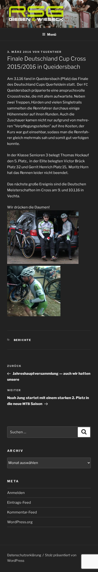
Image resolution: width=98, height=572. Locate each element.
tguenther (51, 52)
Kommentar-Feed (22, 512)
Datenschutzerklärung (24, 555)
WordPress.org (20, 522)
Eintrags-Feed (19, 502)
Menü (51, 34)
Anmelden (16, 493)
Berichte (22, 340)
